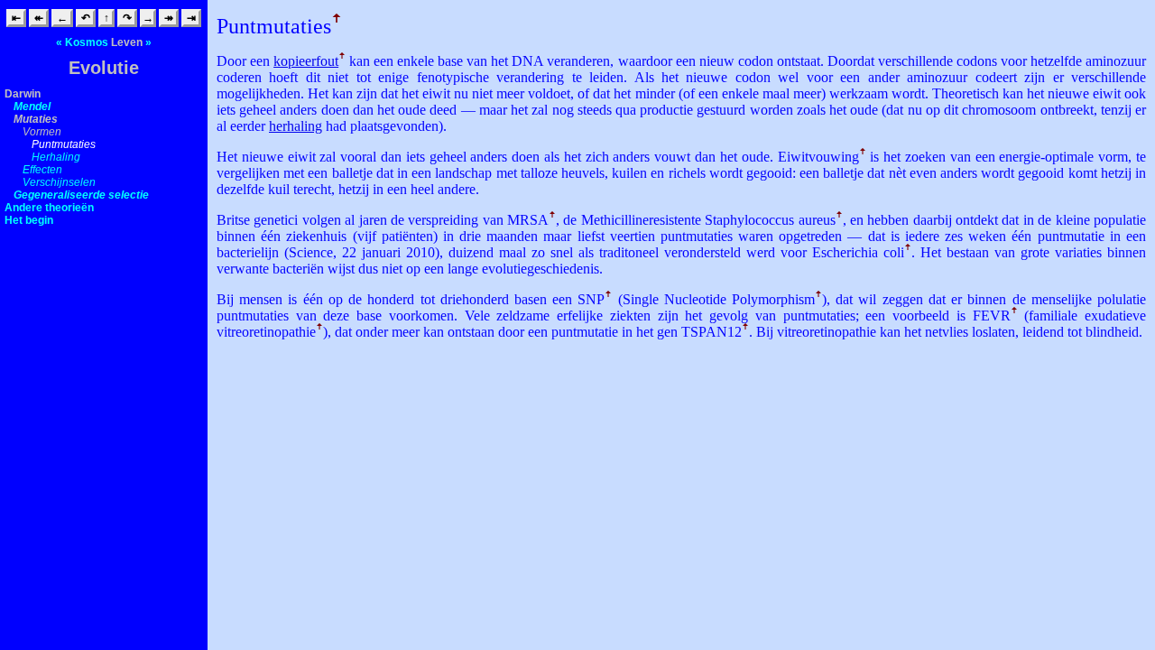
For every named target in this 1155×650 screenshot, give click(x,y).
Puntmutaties (64, 144)
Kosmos (86, 42)
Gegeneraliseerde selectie (81, 195)
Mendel (32, 106)
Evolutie (104, 68)
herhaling (295, 126)
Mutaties (36, 119)
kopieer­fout (305, 61)
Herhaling (56, 157)
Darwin (23, 94)
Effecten (42, 169)
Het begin (29, 220)
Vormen (42, 131)
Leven (127, 42)
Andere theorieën (49, 207)
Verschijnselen (59, 182)
